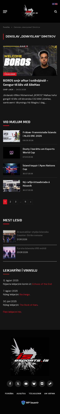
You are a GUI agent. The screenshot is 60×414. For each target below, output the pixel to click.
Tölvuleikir (9, 74)
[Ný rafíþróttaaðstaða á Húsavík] (11, 186)
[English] (56, 3)
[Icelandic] (53, 3)
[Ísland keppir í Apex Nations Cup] (11, 169)
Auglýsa (21, 393)
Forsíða (9, 393)
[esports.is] (30, 11)
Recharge (25, 294)
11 (25, 201)
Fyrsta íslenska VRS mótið (31, 248)
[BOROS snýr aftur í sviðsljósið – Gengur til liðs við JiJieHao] (30, 61)
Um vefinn (49, 393)
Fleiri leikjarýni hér (12, 311)
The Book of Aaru (29, 304)
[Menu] (5, 11)
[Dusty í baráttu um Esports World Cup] (11, 153)
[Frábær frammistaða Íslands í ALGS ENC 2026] (11, 136)
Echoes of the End (42, 284)
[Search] (55, 11)
